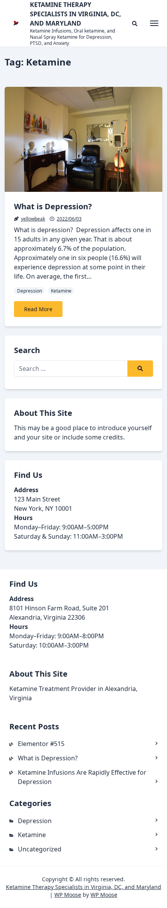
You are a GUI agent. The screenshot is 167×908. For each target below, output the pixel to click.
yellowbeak (33, 218)
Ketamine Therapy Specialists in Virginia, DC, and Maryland (83, 887)
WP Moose (67, 894)
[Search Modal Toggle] (135, 23)
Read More (38, 309)
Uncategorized (39, 849)
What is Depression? (53, 206)
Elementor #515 (41, 743)
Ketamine (61, 291)
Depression (29, 291)
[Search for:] (83, 368)
